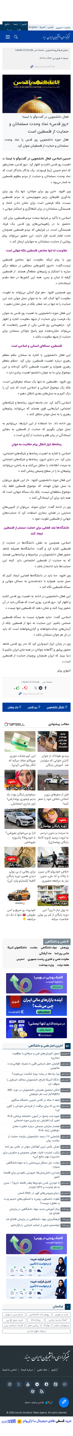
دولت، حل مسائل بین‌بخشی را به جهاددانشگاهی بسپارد (33, 1165)
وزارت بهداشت (46, 965)
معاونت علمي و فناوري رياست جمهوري (48, 959)
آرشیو (24, 24)
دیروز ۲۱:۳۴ (66, 1209)
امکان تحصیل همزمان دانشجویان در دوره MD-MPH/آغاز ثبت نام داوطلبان (34, 1092)
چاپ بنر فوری (61, 1315)
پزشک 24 (36, 1320)
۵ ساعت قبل (65, 1116)
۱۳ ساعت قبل (65, 1193)
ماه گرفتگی (45, 954)
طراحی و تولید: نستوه (35, 1402)
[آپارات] (32, 1392)
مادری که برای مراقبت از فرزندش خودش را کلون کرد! (33, 1108)
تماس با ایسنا (9, 1370)
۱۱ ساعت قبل (65, 1183)
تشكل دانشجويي (55, 707)
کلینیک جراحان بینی (13, 1326)
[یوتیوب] (27, 1385)
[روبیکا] (64, 1385)
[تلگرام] (36, 1385)
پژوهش (64, 948)
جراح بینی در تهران (14, 1315)
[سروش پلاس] (46, 1385)
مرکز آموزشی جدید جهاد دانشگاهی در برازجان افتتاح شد (34, 1211)
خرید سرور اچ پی (14, 1320)
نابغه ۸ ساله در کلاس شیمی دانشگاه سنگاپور (35, 1100)
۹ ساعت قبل (65, 1173)
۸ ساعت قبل (65, 1153)
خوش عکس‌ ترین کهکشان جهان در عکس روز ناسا (32, 1147)
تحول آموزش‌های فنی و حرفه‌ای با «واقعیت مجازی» (36, 1056)
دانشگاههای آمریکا (17, 948)
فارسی (50, 27)
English (33, 27)
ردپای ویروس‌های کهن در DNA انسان (39, 1193)
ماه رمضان (13, 707)
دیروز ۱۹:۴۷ (66, 1225)
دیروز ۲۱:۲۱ (66, 1219)
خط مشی (42, 1370)
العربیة (42, 27)
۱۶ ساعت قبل (65, 1199)
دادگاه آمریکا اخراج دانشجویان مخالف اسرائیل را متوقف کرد (33, 1082)
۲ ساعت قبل (65, 1074)
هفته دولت (63, 965)
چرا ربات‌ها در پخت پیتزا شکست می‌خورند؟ (36, 1074)
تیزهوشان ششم (61, 1326)
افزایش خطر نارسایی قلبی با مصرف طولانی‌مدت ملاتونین (34, 1066)
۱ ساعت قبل (66, 1064)
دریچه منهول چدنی (36, 1331)
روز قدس (32, 707)
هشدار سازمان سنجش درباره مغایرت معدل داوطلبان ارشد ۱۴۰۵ (36, 1128)
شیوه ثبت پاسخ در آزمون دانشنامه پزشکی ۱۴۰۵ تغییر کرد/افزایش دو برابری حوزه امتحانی (33, 1118)
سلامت (34, 948)
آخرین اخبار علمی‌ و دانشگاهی (45, 1045)
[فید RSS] (41, 1392)
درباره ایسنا (27, 1370)
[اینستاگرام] (9, 1385)
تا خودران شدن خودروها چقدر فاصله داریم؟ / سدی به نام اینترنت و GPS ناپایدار (32, 1185)
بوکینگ (46, 1326)
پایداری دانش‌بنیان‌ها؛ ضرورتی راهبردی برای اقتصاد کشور (31, 1175)
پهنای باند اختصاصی (39, 1315)
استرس (20, 959)
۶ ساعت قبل (65, 1137)
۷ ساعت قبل (65, 1147)
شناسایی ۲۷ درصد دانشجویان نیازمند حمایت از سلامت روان (34, 1139)
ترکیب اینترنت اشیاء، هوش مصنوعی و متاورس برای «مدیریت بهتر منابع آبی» (31, 1155)
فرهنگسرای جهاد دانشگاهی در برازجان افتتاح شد (33, 1219)
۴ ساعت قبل (65, 1090)
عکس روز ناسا (62, 954)
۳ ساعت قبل (65, 1080)
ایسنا (56, 37)
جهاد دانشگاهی (49, 948)
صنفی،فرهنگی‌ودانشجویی (56, 50)
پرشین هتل (33, 1326)
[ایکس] (18, 1385)
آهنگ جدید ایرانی (58, 1320)
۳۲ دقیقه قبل (65, 1054)
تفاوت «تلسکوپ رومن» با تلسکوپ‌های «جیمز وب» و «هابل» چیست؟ (32, 1201)
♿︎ (64, 1402)
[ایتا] (55, 1385)
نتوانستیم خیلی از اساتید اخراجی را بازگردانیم (35, 1225)
